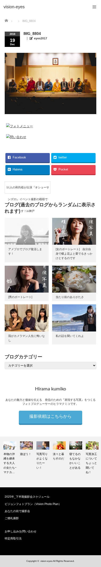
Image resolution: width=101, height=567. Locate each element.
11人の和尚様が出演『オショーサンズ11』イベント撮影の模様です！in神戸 (27, 189)
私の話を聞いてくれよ (70, 336)
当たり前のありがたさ (70, 297)
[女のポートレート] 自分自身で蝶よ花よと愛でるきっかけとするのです (74, 254)
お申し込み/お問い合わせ (20, 531)
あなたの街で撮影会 (17, 511)
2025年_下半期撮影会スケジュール (27, 496)
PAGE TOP (93, 545)
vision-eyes (46, 561)
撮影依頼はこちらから (50, 416)
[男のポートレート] (20, 297)
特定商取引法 (13, 538)
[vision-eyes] (14, 7)
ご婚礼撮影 (12, 518)
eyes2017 (40, 38)
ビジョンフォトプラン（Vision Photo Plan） (33, 504)
